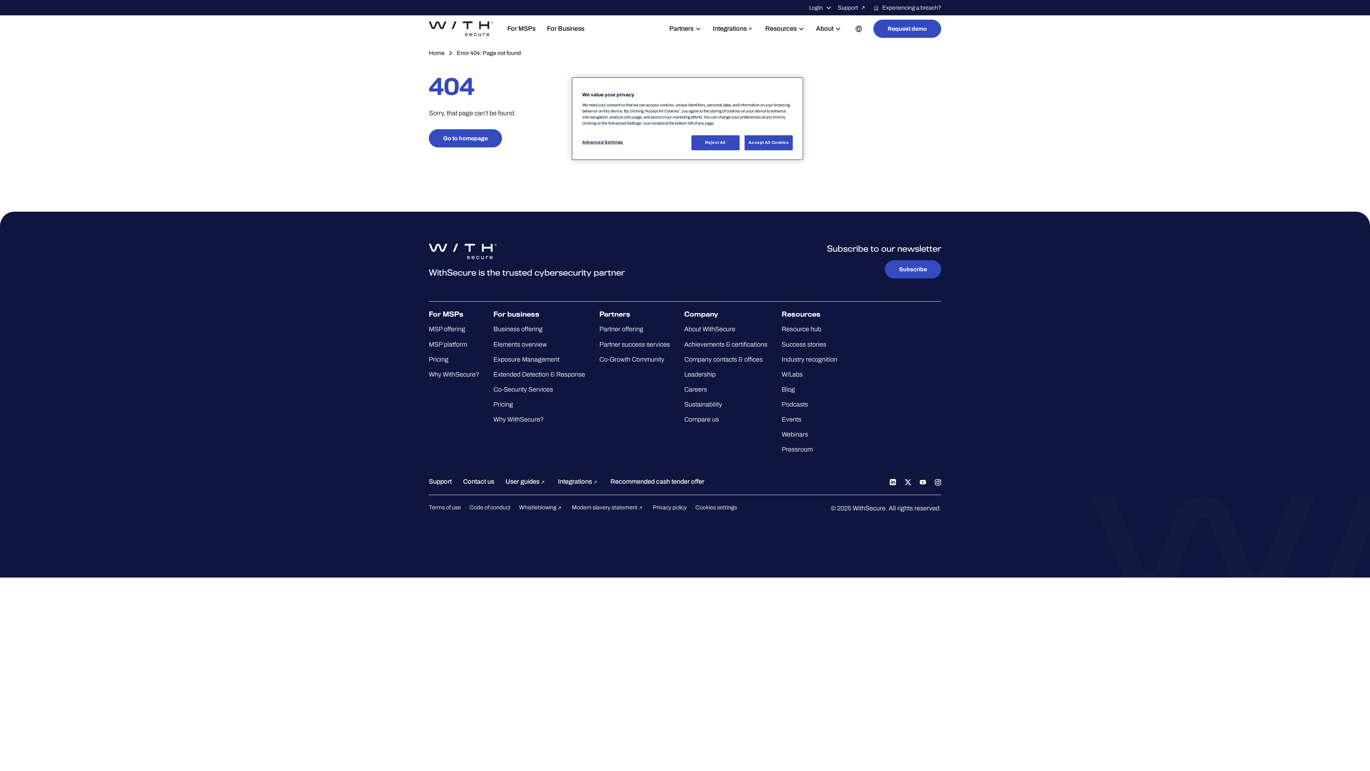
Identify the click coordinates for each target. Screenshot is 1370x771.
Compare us (701, 419)
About (824, 28)
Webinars (795, 434)
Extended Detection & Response (539, 374)
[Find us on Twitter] (908, 481)
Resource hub (801, 329)
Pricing (438, 359)
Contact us (478, 481)
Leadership (700, 374)
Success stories (804, 344)
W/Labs (792, 374)
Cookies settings (716, 507)
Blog (788, 389)
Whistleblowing (538, 507)
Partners (681, 28)
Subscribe (913, 269)
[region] (687, 118)
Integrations (730, 28)
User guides (523, 481)
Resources (781, 28)
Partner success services (634, 344)
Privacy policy (670, 507)
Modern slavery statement (605, 507)
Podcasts (795, 404)
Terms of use (445, 507)
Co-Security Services (523, 389)
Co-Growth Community (631, 359)
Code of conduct (490, 507)
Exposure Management (526, 359)
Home (437, 53)
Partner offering (621, 329)
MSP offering (447, 329)
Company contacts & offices (723, 359)
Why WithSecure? (454, 374)
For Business (565, 28)
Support (848, 8)
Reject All (715, 142)
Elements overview (520, 344)
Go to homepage (465, 138)
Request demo (907, 29)
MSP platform (448, 344)
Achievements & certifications (725, 344)
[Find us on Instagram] (938, 481)
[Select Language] (859, 28)
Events (791, 419)
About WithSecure (709, 329)
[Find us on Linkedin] (893, 481)
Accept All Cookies (768, 142)
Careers (695, 389)
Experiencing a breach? (911, 8)
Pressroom (797, 449)
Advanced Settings (602, 142)
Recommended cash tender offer (657, 481)
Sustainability (703, 404)
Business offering (518, 329)
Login (816, 8)
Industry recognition (809, 359)
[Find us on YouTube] (923, 481)
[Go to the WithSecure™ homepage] (461, 28)
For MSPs (521, 28)
